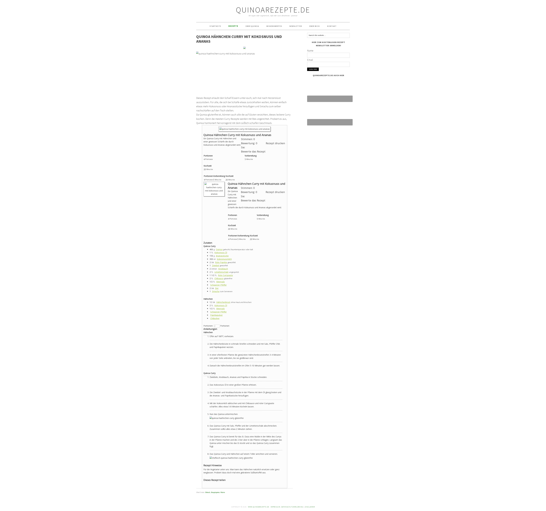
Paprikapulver (216, 315)
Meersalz (220, 281)
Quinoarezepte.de (273, 10)
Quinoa (219, 249)
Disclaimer (310, 507)
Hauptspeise (215, 492)
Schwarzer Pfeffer (218, 285)
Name (310, 50)
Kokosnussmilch (224, 259)
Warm (222, 492)
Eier (217, 288)
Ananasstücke (222, 255)
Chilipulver (215, 318)
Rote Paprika (221, 262)
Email (310, 59)
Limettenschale (221, 272)
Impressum (275, 507)
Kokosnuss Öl (220, 252)
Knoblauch (223, 268)
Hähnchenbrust (223, 302)
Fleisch (207, 492)
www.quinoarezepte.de (258, 507)
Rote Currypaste (225, 275)
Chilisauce (219, 278)
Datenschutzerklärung (292, 507)
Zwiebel (215, 265)
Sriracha (215, 291)
